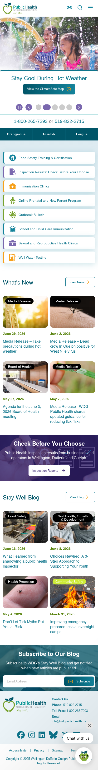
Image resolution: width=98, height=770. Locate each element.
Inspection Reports (45, 470)
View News (77, 282)
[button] (69, 9)
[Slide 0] (38, 107)
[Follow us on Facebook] (21, 736)
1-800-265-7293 (31, 121)
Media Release (19, 301)
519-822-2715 (69, 121)
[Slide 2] (55, 107)
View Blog (76, 497)
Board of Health (20, 367)
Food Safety (17, 516)
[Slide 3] (62, 107)
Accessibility (18, 750)
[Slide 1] (47, 107)
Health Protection (21, 581)
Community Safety (69, 581)
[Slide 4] (69, 107)
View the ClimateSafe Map (46, 89)
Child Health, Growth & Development (73, 517)
